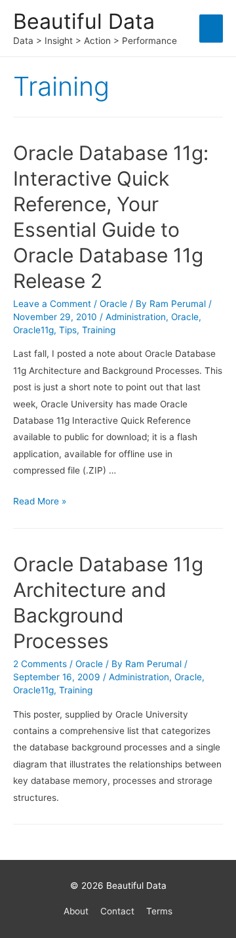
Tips (68, 330)
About (76, 911)
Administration (136, 317)
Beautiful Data (84, 21)
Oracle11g (33, 330)
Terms (159, 911)
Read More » (39, 501)
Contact (117, 911)
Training (98, 330)
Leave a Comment (52, 303)
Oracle (113, 303)
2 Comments (40, 664)
